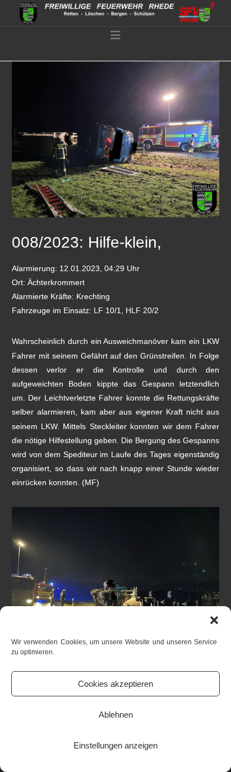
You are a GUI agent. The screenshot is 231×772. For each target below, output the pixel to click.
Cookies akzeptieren (115, 684)
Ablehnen (116, 714)
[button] (214, 620)
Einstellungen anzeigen (115, 745)
